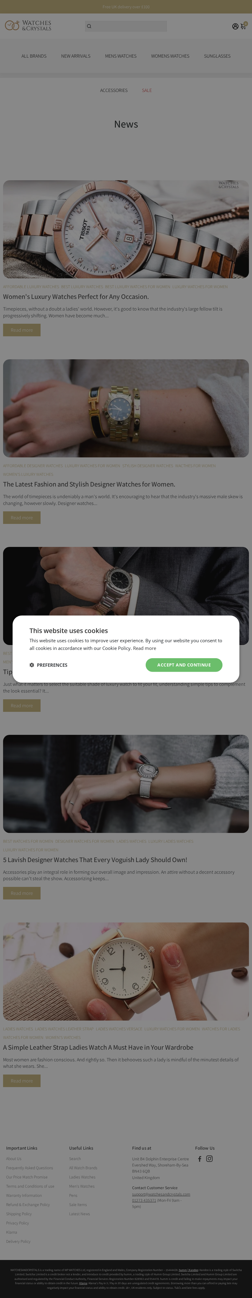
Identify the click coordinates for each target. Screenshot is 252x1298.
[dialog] (126, 649)
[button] (48, 665)
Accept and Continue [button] (184, 665)
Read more (144, 648)
